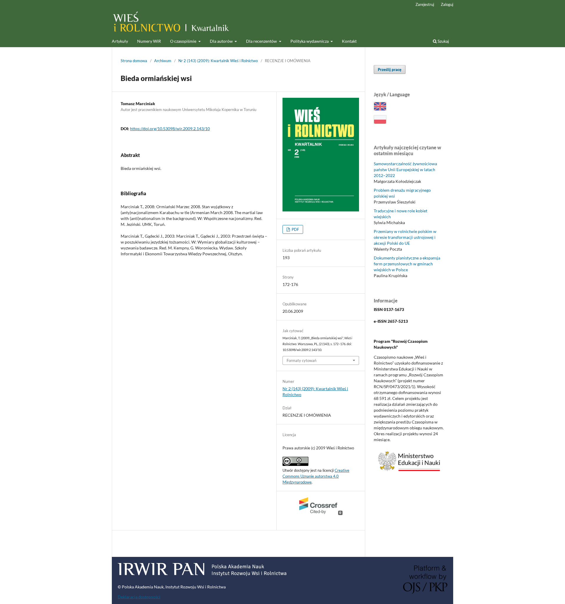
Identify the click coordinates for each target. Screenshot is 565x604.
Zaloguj (447, 4)
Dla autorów (222, 41)
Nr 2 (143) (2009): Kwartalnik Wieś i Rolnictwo (218, 60)
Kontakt (349, 41)
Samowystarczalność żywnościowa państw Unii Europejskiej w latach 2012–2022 (405, 169)
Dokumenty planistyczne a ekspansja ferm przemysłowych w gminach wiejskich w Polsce (407, 263)
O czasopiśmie (183, 41)
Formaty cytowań (301, 360)
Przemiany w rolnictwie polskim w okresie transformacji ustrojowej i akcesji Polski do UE (405, 237)
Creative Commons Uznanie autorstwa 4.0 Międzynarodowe (315, 476)
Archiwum (162, 60)
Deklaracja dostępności (139, 596)
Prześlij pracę (389, 69)
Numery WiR (149, 41)
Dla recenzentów (262, 41)
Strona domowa (134, 60)
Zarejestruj (425, 4)
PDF (295, 229)
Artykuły (120, 41)
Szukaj (443, 41)
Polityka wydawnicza (310, 41)
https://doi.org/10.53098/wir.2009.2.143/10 (170, 128)
